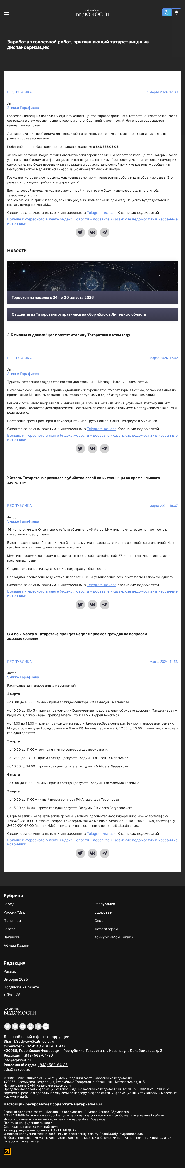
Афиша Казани (16, 945)
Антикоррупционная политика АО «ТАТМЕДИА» (40, 1130)
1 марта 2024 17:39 (162, 92)
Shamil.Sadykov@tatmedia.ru (29, 1041)
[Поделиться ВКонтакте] (92, 232)
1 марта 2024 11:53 (162, 661)
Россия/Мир (14, 912)
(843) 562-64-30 (38, 1055)
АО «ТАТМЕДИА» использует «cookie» (33, 1115)
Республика (19, 92)
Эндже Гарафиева (23, 108)
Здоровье (103, 912)
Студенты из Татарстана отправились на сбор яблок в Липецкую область (79, 314)
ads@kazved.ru (17, 1069)
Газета (9, 929)
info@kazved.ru (17, 1060)
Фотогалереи (106, 929)
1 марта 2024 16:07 (162, 506)
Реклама (11, 971)
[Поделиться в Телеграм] (104, 232)
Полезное (12, 920)
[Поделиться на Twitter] (80, 232)
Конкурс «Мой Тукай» (113, 937)
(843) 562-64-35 (53, 1064)
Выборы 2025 (16, 979)
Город (9, 904)
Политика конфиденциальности (28, 1123)
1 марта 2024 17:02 (162, 358)
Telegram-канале (101, 212)
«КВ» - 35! (12, 995)
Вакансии (12, 937)
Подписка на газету (21, 987)
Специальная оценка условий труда (32, 1126)
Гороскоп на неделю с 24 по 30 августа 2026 (53, 297)
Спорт (99, 920)
